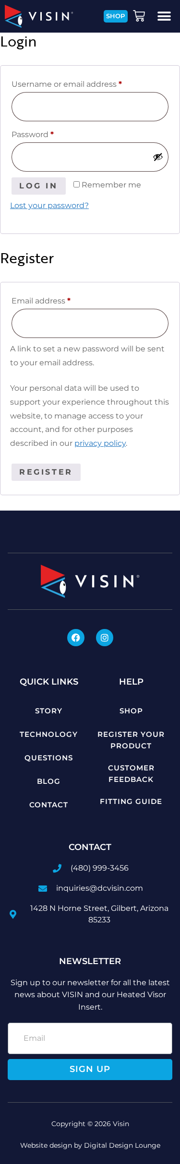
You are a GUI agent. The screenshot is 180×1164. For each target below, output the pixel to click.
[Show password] (158, 156)
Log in (38, 185)
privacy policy (100, 443)
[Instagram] (104, 637)
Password (50, 133)
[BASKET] (140, 16)
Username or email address (84, 83)
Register (46, 472)
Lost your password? (49, 205)
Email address (59, 299)
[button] (164, 16)
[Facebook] (75, 637)
